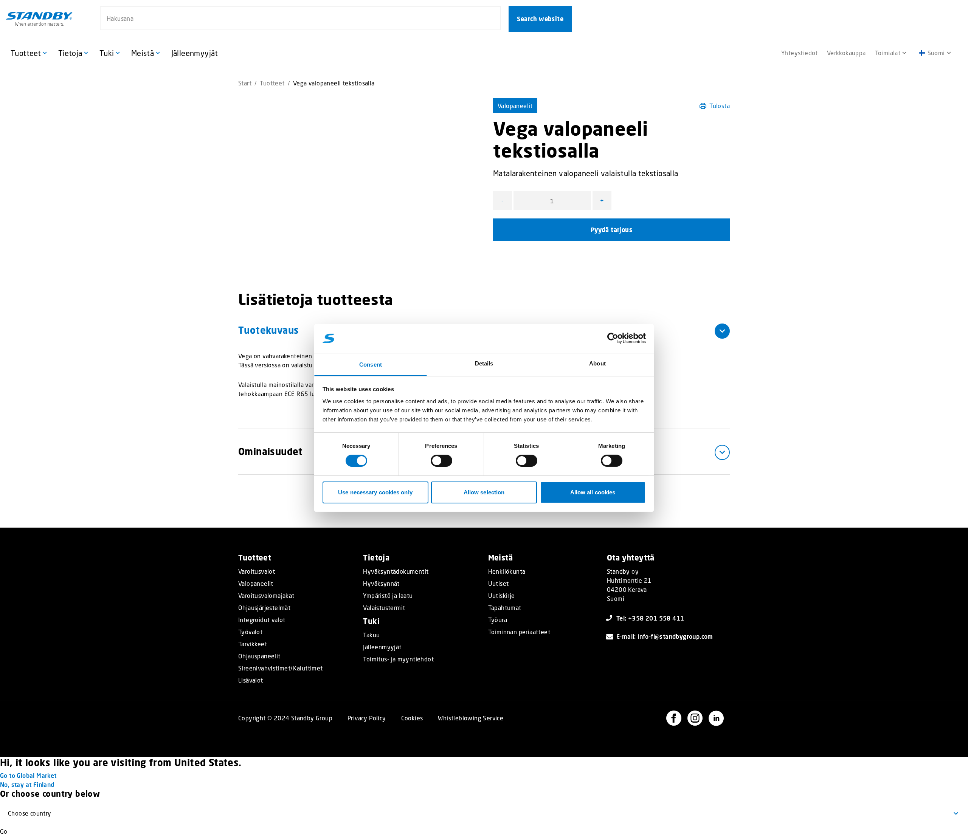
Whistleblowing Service (470, 717)
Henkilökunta (507, 571)
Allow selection (484, 492)
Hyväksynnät (381, 584)
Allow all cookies (593, 492)
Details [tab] (484, 363)
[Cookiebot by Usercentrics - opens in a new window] (613, 338)
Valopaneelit (515, 105)
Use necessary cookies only (375, 492)
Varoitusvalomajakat (266, 596)
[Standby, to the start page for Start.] (39, 19)
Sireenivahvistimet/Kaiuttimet (280, 668)
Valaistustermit (384, 608)
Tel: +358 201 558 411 (650, 618)
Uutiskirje (501, 596)
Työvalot (250, 632)
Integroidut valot (261, 620)
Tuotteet (272, 83)
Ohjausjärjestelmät (264, 608)
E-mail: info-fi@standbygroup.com (664, 636)
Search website (540, 19)
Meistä (500, 557)
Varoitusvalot (256, 571)
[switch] (441, 461)
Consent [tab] (370, 364)
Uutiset (498, 584)
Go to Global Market (28, 775)
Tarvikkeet (252, 644)
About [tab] (597, 363)
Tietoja (376, 557)
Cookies (412, 717)
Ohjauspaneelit (259, 656)
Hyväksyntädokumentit (395, 571)
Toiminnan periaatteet (519, 632)
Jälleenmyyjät (382, 647)
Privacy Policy (366, 717)
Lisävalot (250, 680)
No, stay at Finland (27, 784)
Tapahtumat (504, 608)
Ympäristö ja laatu (388, 596)
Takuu (371, 635)
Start (244, 83)
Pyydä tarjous (611, 230)
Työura (497, 620)
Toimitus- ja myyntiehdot (398, 659)
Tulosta (719, 105)
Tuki (371, 621)
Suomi (936, 52)
